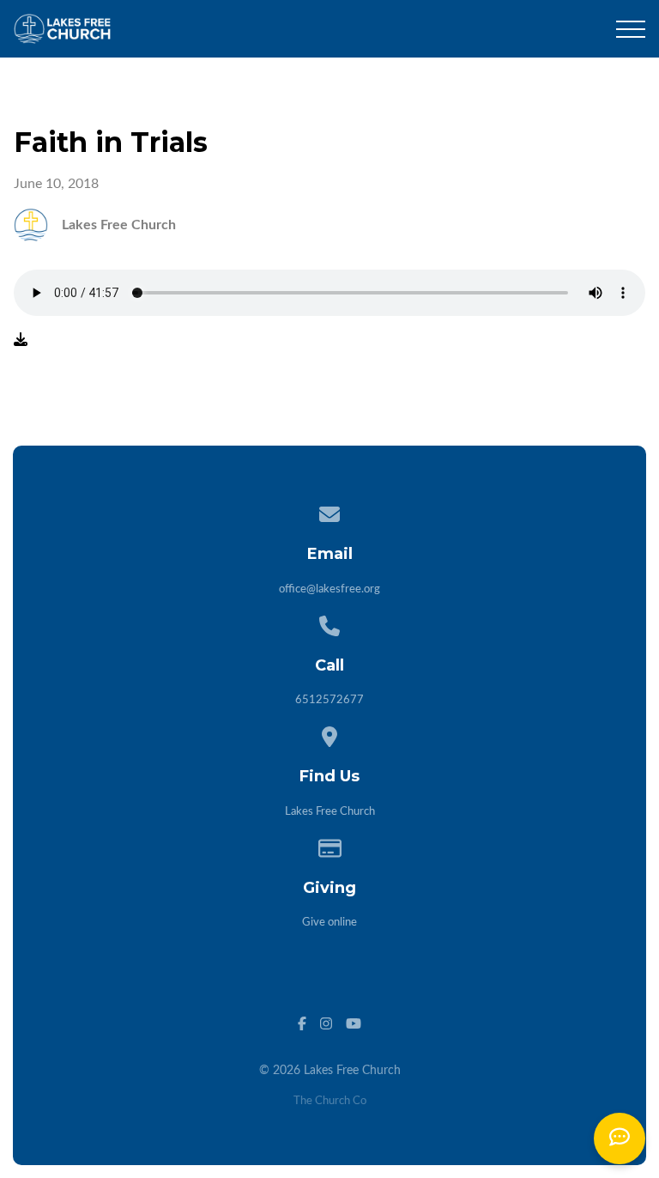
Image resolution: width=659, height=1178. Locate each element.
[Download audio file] (20, 340)
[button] (630, 29)
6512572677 (329, 700)
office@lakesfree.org (329, 589)
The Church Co (329, 1101)
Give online (329, 922)
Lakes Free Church (330, 811)
